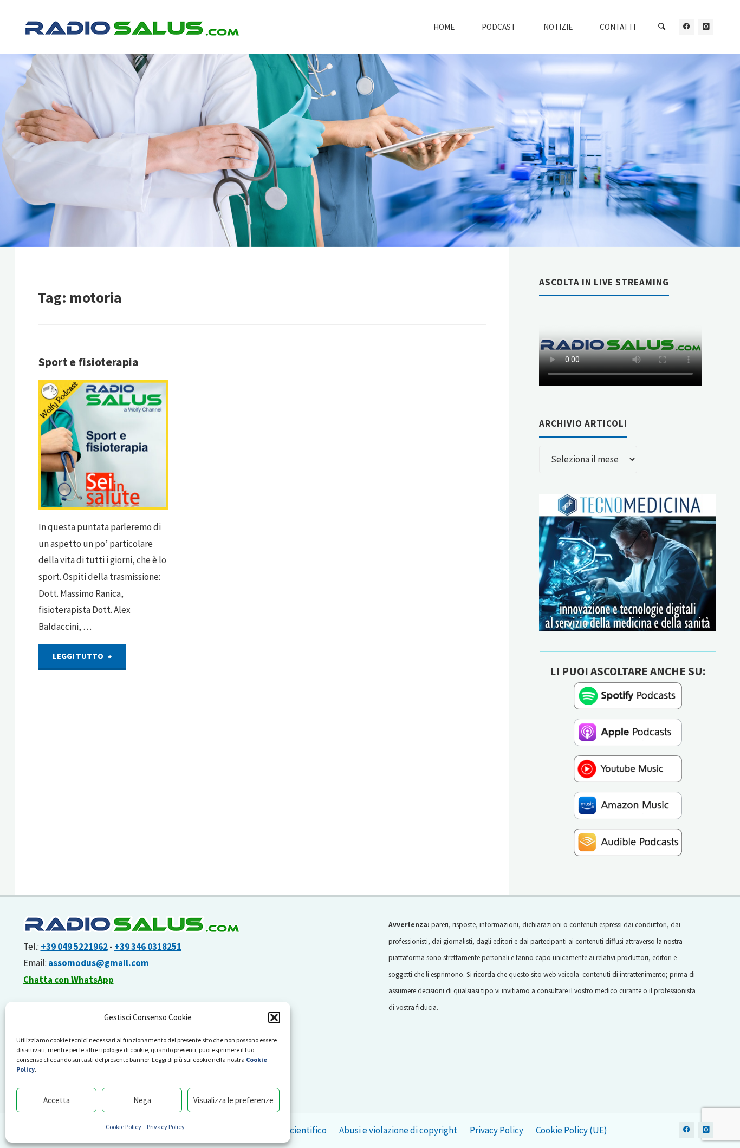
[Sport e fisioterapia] (103, 445)
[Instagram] (705, 27)
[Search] (662, 27)
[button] (274, 1017)
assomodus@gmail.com (98, 963)
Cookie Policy (123, 1127)
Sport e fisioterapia (88, 362)
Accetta (56, 1100)
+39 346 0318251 (147, 947)
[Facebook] (686, 27)
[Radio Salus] (131, 27)
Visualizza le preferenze (233, 1100)
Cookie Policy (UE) (571, 1130)
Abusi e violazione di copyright (398, 1130)
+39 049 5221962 (74, 947)
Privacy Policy (166, 1127)
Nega (142, 1100)
